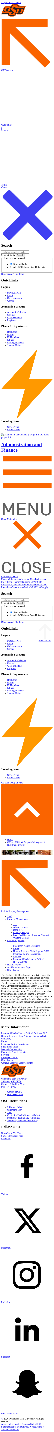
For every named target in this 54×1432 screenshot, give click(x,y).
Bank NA (17, 930)
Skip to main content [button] (11, 2)
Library (10, 340)
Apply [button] (45, 587)
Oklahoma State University (14, 1078)
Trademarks (13, 1429)
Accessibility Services (11, 1424)
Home (10, 839)
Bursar (10, 334)
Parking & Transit (15, 342)
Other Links (13, 970)
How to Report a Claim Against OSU (31, 951)
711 (15, 924)
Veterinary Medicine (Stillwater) (22, 1120)
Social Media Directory (12, 1136)
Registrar (11, 320)
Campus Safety (29, 1424)
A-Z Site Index (17, 274)
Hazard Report (14, 964)
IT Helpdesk (13, 337)
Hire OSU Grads (15, 1094)
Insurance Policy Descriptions (27, 954)
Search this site (8, 255)
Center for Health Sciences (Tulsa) (23, 1115)
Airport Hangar (20, 927)
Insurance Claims (9, 1057)
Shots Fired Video (9, 1046)
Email (10, 295)
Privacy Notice (29, 1426)
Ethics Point (16, 1426)
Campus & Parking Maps (13, 1084)
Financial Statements (11, 579)
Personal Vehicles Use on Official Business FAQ (24, 1033)
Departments (18, 582)
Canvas (10, 300)
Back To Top (45, 640)
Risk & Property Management (15, 911)
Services (17, 956)
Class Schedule (14, 317)
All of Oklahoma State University (29, 267)
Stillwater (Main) (15, 1107)
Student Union (14, 345)
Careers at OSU (14, 1092)
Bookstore (12, 332)
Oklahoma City (14, 1110)
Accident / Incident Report (19, 967)
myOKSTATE (14, 292)
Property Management (17, 919)
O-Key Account (14, 298)
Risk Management (15, 845)
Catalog (11, 315)
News (4, 1133)
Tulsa (9, 1112)
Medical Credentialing (11, 1049)
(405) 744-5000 (8, 1086)
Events (10, 1133)
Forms (16, 948)
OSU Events (13, 427)
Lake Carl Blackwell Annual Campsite (31, 935)
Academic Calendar (16, 312)
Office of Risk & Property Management (26, 842)
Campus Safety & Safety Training (17, 1062)
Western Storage (21, 938)
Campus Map (13, 429)
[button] (27, 127)
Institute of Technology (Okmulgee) (24, 1118)
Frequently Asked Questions (26, 946)
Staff (9, 916)
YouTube (17, 1133)
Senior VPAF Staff (33, 582)
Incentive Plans (28, 579)
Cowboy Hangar (21, 932)
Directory (5, 274)
